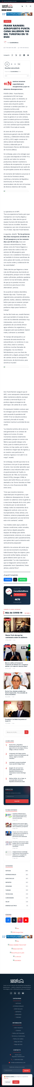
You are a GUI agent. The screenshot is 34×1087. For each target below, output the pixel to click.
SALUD (17, 901)
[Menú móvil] (30, 6)
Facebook (8, 579)
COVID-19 (4, 10)
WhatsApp (22, 579)
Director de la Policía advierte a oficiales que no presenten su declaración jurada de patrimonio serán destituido (20, 834)
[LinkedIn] (24, 55)
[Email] (28, 55)
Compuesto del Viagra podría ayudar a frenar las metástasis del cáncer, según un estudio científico (18, 756)
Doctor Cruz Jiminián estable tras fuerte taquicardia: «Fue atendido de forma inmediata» (16, 693)
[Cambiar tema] (22, 6)
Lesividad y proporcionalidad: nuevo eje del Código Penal (17, 763)
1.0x (19, 64)
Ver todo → (27, 613)
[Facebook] (12, 55)
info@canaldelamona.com (18, 1062)
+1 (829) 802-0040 (18, 1059)
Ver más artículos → (20, 594)
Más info (6, 1078)
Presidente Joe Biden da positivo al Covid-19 (15, 720)
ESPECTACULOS (17, 878)
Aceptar (16, 1082)
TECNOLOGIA (17, 894)
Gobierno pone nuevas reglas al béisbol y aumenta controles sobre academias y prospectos (20, 825)
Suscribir (17, 801)
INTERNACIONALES (17, 874)
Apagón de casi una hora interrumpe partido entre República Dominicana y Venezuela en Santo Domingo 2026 (17, 771)
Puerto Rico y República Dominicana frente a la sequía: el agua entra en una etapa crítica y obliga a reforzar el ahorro (18, 747)
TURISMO (9, 10)
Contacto (18, 1030)
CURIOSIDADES (17, 898)
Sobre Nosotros (18, 1027)
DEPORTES (17, 882)
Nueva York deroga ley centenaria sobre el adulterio (16, 636)
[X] (16, 55)
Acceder (30, 1)
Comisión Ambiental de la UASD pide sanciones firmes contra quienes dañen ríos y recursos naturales (19, 816)
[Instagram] (20, 920)
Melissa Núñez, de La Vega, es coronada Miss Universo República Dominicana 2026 (17, 780)
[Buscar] (26, 6)
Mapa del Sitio (18, 1041)
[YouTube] (26, 920)
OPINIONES (17, 886)
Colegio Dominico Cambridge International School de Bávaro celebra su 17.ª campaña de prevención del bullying (20, 854)
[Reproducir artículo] (7, 64)
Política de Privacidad (18, 1033)
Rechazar (8, 1082)
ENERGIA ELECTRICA (17, 905)
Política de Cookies (18, 1039)
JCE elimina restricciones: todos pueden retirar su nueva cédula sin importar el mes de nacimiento (20, 844)
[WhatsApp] (20, 55)
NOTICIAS (17, 870)
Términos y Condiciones (18, 1036)
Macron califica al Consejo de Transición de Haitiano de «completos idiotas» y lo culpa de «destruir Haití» (16, 664)
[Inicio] (7, 6)
